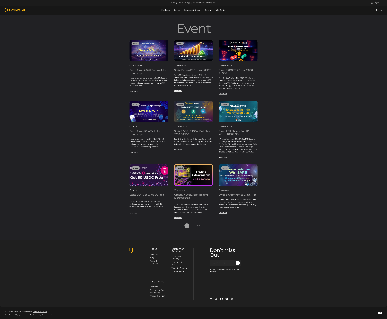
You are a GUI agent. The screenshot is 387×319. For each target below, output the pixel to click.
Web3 (135, 43)
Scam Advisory (178, 271)
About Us (154, 254)
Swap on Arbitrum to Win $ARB (237, 194)
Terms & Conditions (154, 262)
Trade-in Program (179, 268)
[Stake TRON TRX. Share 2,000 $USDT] (238, 50)
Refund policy (37, 315)
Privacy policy (28, 315)
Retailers (154, 287)
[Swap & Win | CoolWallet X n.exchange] (149, 111)
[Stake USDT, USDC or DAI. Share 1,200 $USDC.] (193, 111)
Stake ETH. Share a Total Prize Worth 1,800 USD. (236, 133)
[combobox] (376, 3)
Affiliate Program (157, 296)
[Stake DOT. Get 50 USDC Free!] (149, 175)
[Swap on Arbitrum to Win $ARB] (238, 175)
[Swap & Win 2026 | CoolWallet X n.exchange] (149, 50)
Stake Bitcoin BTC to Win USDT (192, 70)
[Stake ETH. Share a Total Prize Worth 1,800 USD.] (238, 111)
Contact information (47, 315)
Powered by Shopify (40, 312)
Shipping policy (19, 315)
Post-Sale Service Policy (179, 263)
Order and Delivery (176, 257)
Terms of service (9, 315)
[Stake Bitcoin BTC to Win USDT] (193, 50)
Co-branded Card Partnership (157, 291)
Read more (134, 91)
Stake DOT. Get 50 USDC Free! (147, 194)
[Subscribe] (238, 263)
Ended (135, 104)
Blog (152, 257)
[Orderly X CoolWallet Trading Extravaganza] (193, 175)
